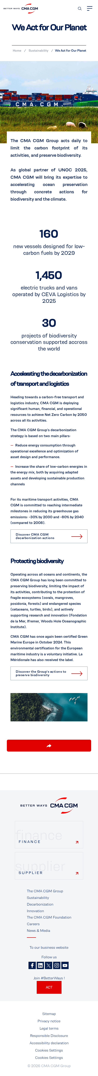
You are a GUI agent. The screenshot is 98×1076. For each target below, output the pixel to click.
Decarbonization (40, 904)
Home (17, 50)
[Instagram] (56, 965)
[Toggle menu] (89, 8)
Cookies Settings (49, 1050)
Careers (33, 924)
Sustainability (38, 50)
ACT (49, 987)
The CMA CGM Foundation (49, 917)
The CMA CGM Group (45, 891)
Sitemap (49, 1014)
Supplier (31, 873)
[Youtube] (65, 965)
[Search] (80, 8)
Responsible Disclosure (49, 1036)
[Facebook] (32, 965)
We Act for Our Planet (70, 50)
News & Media (38, 931)
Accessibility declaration (49, 1043)
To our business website (49, 947)
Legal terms (49, 1028)
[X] (48, 965)
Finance (30, 842)
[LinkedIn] (40, 965)
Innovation (35, 911)
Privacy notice (49, 1021)
